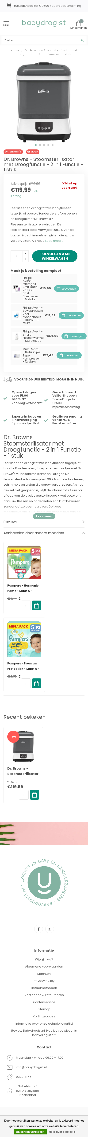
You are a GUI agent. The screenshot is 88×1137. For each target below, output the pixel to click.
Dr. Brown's (13, 151)
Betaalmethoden (44, 988)
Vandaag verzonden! (27, 403)
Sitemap (44, 1009)
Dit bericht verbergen (30, 1132)
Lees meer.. (54, 240)
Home (15, 50)
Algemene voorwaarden (44, 966)
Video (34, 151)
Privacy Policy (44, 980)
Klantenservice (44, 1002)
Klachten (44, 973)
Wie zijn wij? (44, 959)
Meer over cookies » (62, 1132)
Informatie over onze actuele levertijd (44, 1023)
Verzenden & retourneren (44, 995)
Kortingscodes (44, 1016)
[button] (36, 145)
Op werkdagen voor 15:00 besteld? (24, 395)
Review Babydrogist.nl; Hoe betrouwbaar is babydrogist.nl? (44, 1032)
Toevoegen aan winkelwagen (55, 256)
